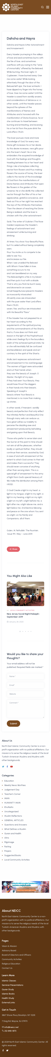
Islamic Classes (9, 980)
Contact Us (7, 968)
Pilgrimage (9, 842)
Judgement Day (11, 789)
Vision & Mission (9, 946)
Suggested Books (12, 855)
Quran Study (8, 989)
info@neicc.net (11, 1027)
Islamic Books (8, 994)
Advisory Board (9, 950)
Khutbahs (8, 807)
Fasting (7, 846)
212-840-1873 (10, 1031)
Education (9, 781)
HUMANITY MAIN (12, 802)
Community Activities (12, 959)
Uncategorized (11, 811)
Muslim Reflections (13, 816)
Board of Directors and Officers (16, 955)
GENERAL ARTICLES (13, 820)
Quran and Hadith (12, 833)
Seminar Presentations (12, 985)
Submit (13, 723)
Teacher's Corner (12, 794)
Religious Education (11, 963)
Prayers (7, 851)
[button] (20, 631)
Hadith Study (8, 998)
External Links (8, 1002)
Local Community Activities (22, 610)
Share (14, 549)
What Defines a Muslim (15, 829)
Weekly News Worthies (15, 785)
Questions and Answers (15, 824)
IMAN (6, 798)
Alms (6, 838)
